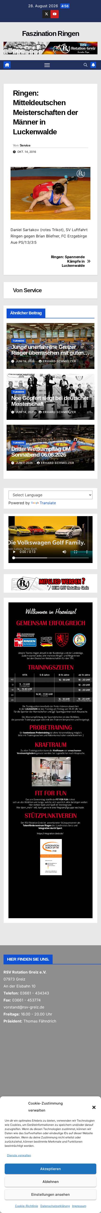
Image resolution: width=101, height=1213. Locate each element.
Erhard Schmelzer (59, 361)
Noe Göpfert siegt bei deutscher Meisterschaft (49, 401)
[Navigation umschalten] (47, 65)
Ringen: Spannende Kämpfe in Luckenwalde (68, 261)
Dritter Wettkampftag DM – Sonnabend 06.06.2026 (43, 452)
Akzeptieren (50, 1169)
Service (25, 145)
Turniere (18, 340)
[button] (94, 1107)
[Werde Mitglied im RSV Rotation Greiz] (50, 583)
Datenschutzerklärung (55, 1206)
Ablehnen (51, 1181)
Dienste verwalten (19, 1155)
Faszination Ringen (50, 33)
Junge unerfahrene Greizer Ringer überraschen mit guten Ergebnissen (47, 353)
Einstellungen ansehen (50, 1194)
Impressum (79, 1206)
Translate (48, 502)
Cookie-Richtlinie (26, 1206)
